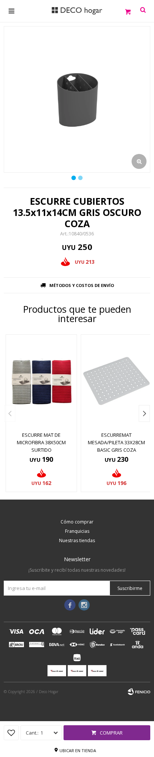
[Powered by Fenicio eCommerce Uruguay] (139, 691)
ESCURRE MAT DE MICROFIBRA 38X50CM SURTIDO (41, 442)
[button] (144, 413)
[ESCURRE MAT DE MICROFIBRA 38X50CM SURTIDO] (41, 380)
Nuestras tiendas (77, 540)
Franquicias (77, 531)
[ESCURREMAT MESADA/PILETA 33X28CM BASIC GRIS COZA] (116, 380)
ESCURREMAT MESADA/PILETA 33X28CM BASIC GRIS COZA (116, 442)
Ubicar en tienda (77, 750)
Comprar (111, 732)
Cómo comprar (77, 522)
